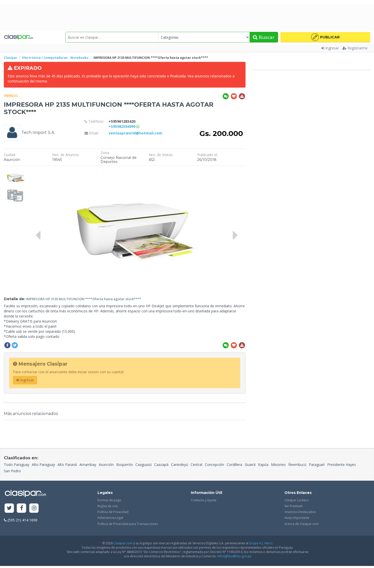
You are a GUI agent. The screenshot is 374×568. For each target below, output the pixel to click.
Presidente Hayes (341, 464)
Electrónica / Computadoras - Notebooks (55, 58)
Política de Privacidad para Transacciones (127, 524)
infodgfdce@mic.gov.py (234, 556)
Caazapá (161, 464)
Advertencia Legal (110, 518)
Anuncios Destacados (300, 512)
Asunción (106, 464)
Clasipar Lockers (296, 500)
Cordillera (234, 464)
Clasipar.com (123, 543)
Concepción (214, 464)
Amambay (87, 464)
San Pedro (12, 470)
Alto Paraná (67, 464)
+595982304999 (122, 126)
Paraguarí (317, 464)
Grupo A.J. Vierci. (261, 543)
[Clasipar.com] (18, 37)
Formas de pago (109, 500)
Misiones (278, 464)
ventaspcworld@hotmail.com (135, 133)
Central (196, 464)
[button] (325, 37)
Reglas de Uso (107, 506)
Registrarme (358, 48)
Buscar (266, 37)
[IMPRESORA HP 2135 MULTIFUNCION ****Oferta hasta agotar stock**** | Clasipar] (16, 171)
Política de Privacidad (112, 512)
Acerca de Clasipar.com (301, 524)
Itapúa (263, 464)
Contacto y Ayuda (203, 500)
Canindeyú (179, 464)
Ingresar (332, 48)
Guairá (250, 464)
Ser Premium (293, 506)
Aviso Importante (296, 518)
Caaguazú (143, 464)
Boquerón (124, 464)
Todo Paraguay (16, 464)
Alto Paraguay (43, 464)
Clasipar (10, 58)
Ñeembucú (297, 464)
